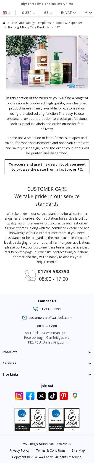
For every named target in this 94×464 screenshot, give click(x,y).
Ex (66, 12)
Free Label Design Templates (31, 23)
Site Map (78, 450)
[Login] (85, 12)
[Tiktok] (53, 395)
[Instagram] (20, 395)
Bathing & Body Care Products (29, 27)
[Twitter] (42, 395)
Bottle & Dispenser (69, 23)
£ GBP (27, 12)
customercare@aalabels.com (50, 317)
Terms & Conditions (50, 450)
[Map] (74, 395)
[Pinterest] (64, 395)
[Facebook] (31, 395)
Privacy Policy (19, 450)
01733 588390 (50, 309)
